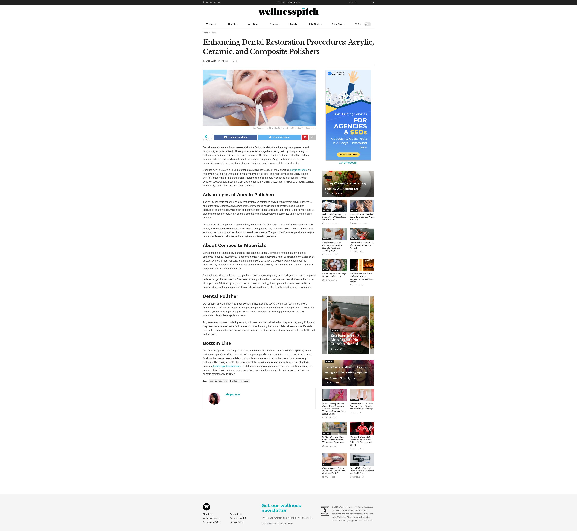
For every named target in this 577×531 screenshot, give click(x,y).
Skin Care (337, 24)
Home (205, 33)
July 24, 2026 (357, 252)
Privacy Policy (237, 522)
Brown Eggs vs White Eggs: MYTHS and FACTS (334, 275)
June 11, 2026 (330, 418)
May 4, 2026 (329, 477)
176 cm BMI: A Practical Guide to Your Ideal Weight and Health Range (362, 470)
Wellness (211, 24)
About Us (207, 514)
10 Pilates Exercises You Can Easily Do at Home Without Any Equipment (333, 439)
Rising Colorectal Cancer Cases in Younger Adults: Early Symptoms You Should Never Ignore (346, 372)
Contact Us (235, 514)
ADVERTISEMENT (348, 163)
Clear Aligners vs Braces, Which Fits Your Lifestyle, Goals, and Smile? (333, 470)
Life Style (314, 24)
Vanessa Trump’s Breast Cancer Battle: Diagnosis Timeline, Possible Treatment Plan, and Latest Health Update (334, 409)
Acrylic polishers (218, 381)
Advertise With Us (239, 518)
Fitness (273, 24)
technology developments (227, 366)
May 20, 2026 (357, 477)
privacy (270, 523)
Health (232, 24)
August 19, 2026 (332, 223)
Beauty (293, 24)
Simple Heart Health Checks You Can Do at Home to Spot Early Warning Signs (332, 246)
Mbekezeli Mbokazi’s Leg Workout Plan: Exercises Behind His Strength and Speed (361, 441)
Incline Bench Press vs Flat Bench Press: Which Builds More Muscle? (334, 217)
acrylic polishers (298, 170)
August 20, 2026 (334, 193)
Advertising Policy (212, 522)
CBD (356, 24)
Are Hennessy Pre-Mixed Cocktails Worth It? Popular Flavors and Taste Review (361, 277)
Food (328, 177)
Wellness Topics (211, 518)
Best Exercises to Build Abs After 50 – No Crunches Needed (362, 245)
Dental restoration (239, 381)
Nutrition (252, 24)
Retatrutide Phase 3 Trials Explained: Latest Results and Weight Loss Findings (361, 406)
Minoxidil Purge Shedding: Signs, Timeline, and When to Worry (362, 217)
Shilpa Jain (211, 61)
